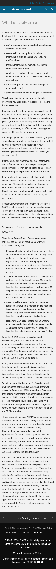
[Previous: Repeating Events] (4, 518)
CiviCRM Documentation (16, 528)
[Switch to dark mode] (45, 9)
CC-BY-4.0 (32, 562)
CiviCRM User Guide (42, 528)
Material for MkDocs (33, 553)
